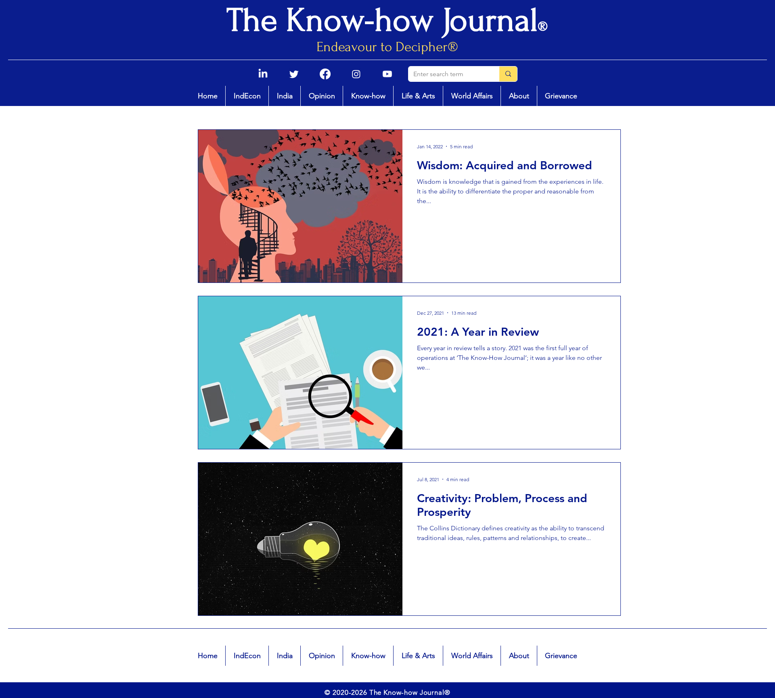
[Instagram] (356, 74)
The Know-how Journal (382, 20)
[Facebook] (325, 74)
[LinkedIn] (263, 74)
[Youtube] (387, 74)
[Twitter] (294, 74)
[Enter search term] (508, 73)
